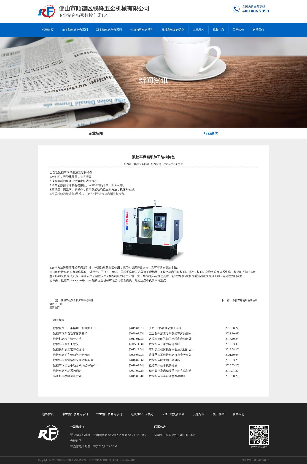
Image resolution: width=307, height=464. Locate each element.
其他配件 (198, 414)
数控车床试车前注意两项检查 (167, 376)
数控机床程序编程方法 (67, 338)
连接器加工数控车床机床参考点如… (171, 354)
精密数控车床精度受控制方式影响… (171, 370)
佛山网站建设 (261, 460)
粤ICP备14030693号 (113, 460)
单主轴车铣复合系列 (75, 414)
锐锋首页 (48, 414)
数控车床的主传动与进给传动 (71, 354)
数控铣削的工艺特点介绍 (68, 349)
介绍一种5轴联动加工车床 (165, 328)
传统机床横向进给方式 (67, 376)
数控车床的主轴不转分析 (164, 360)
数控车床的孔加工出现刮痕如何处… (171, 338)
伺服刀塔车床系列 (141, 414)
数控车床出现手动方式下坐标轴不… (76, 365)
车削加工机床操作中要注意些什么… (171, 349)
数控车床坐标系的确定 (67, 370)
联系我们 (238, 414)
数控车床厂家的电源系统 (164, 344)
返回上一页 (56, 304)
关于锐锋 (218, 414)
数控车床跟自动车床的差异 (70, 333)
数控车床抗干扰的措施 (163, 365)
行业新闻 (211, 133)
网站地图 (130, 460)
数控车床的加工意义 (66, 344)
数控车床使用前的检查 (245, 300)
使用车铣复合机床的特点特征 (77, 300)
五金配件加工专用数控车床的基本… (171, 333)
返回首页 (55, 307)
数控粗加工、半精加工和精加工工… (76, 328)
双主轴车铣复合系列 (109, 414)
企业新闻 (96, 133)
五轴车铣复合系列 (173, 414)
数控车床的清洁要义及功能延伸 (73, 360)
